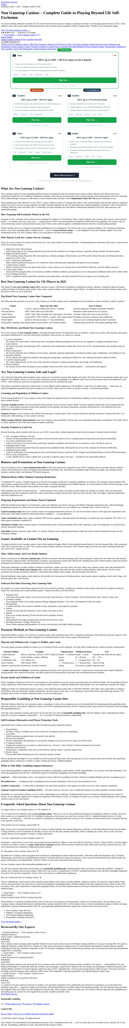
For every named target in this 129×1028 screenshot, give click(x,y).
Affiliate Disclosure (32, 1014)
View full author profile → (11, 922)
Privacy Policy (7, 1014)
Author (4, 4)
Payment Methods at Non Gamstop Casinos (86, 47)
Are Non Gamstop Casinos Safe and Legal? (90, 44)
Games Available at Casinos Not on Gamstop (49, 47)
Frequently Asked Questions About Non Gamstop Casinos (47, 49)
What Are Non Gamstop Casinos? (15, 44)
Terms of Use (18, 1014)
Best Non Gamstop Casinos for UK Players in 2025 (51, 44)
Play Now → (64, 80)
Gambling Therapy (41, 1004)
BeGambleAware (13, 1004)
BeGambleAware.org (85, 181)
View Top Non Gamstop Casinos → (15, 30)
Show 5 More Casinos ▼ (64, 175)
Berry (9, 2)
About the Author (47, 1014)
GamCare (27, 1004)
